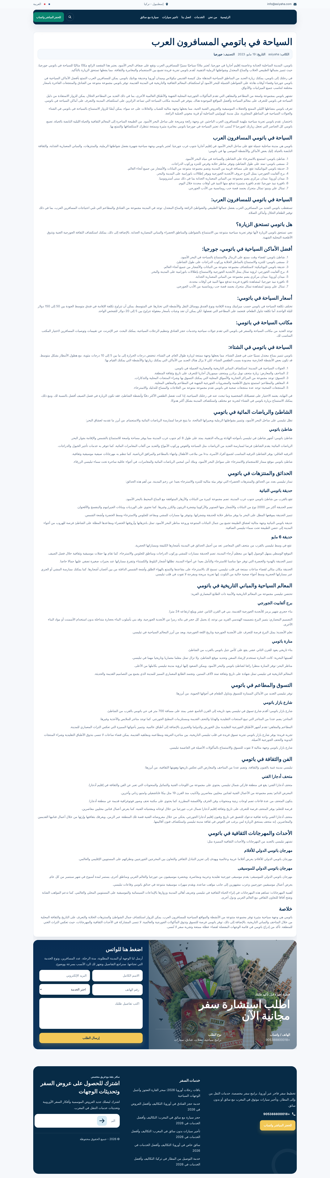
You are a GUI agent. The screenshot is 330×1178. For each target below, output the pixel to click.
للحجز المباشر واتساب (278, 1125)
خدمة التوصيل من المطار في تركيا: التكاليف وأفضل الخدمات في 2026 (167, 1161)
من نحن (212, 17)
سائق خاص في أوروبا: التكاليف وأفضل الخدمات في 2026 (167, 1147)
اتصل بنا (186, 17)
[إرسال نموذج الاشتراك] (102, 1121)
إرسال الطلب (90, 1038)
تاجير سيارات (170, 17)
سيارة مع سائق (149, 17)
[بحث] (70, 17)
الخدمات (199, 17)
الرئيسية (225, 17)
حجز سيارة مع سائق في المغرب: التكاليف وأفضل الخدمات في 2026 (168, 1120)
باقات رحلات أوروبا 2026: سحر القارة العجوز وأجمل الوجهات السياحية (166, 1093)
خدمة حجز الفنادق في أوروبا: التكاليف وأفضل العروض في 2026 (165, 1106)
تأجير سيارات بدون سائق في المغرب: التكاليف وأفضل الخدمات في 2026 (165, 1134)
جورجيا (218, 54)
